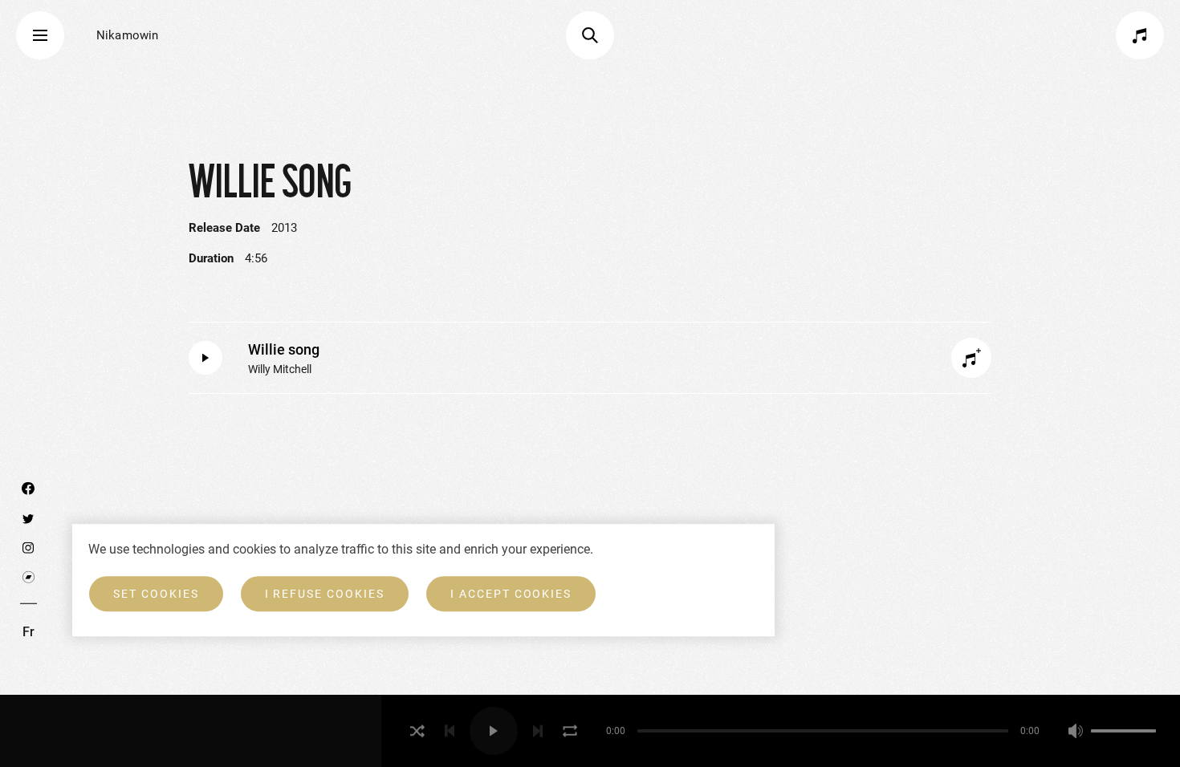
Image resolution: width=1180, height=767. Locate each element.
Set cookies (156, 593)
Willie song (283, 349)
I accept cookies (511, 593)
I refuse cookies (325, 593)
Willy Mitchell (279, 369)
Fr (28, 631)
